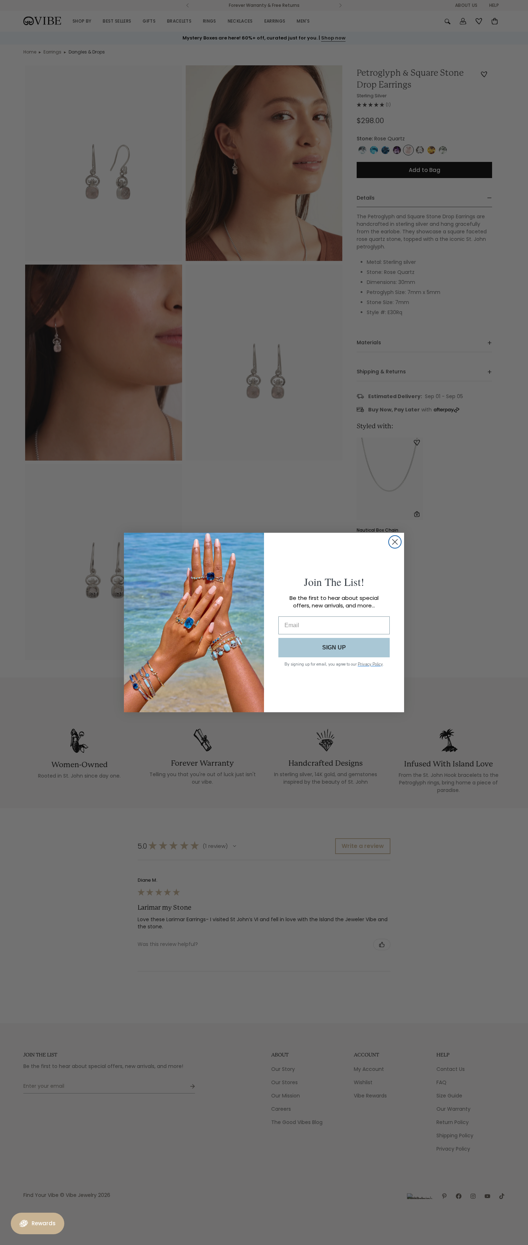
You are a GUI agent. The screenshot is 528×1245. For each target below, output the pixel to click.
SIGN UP (334, 647)
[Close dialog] (395, 542)
